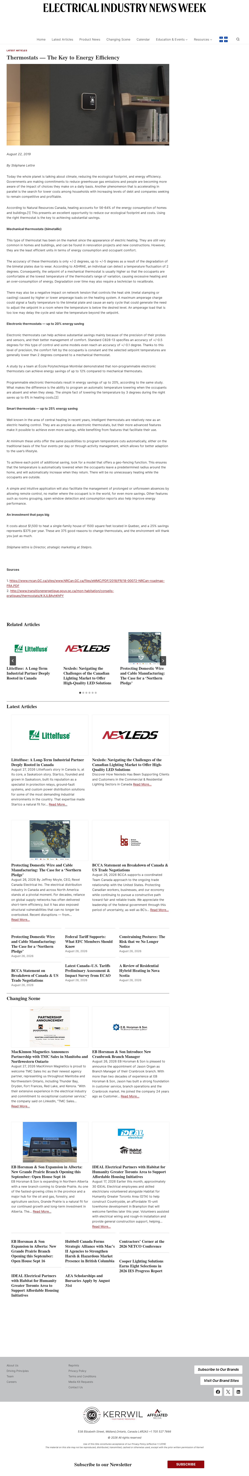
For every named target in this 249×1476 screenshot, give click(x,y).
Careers (12, 1381)
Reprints (73, 1365)
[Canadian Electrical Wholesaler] (19, 39)
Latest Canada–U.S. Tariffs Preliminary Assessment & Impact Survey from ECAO (88, 970)
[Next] (163, 660)
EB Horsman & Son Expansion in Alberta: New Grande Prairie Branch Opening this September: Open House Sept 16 (46, 1171)
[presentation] (31, 648)
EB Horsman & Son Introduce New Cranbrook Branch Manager (121, 1054)
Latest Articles (62, 39)
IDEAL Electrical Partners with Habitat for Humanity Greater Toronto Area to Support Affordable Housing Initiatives (129, 1171)
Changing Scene (118, 39)
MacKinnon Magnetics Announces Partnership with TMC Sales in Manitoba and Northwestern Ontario (49, 1056)
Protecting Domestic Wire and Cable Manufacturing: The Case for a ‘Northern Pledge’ (142, 675)
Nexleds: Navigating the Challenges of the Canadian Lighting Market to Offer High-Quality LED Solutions (87, 675)
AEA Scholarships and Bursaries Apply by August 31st (87, 1280)
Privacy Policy (77, 1370)
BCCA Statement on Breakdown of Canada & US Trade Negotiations (130, 867)
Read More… (58, 804)
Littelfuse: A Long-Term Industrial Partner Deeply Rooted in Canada (28, 673)
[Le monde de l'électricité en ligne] (223, 39)
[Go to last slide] (13, 660)
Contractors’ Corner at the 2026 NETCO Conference (141, 1244)
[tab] (80, 693)
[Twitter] (228, 1392)
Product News (89, 39)
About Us (12, 1365)
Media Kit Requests (80, 1381)
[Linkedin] (238, 1392)
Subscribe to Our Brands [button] (218, 1369)
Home (41, 39)
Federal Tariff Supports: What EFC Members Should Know (89, 941)
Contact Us (75, 1387)
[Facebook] (218, 1392)
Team (10, 1376)
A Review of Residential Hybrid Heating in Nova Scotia (139, 970)
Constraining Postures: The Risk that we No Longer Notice (142, 941)
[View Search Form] (237, 39)
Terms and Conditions (82, 1376)
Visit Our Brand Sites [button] (221, 1381)
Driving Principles (18, 1370)
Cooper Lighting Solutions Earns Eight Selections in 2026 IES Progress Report (141, 1266)
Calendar (143, 39)
